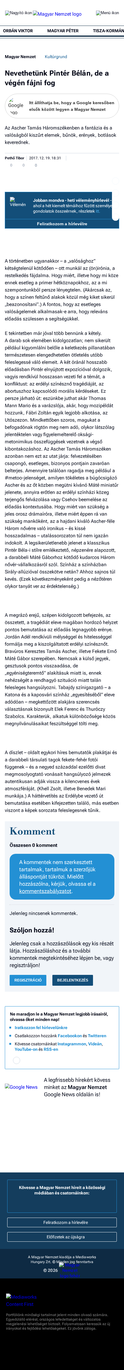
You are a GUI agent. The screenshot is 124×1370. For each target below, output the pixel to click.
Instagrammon (71, 1043)
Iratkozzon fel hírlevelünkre (41, 1027)
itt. (98, 211)
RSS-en (51, 1049)
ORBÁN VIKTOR (18, 30)
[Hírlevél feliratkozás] (16, 1060)
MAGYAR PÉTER (63, 30)
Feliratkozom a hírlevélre (62, 223)
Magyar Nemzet (20, 56)
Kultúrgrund (56, 56)
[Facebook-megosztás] (115, 217)
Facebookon (70, 1035)
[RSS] (107, 1060)
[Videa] (77, 1060)
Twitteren (97, 1035)
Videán (95, 1043)
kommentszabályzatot (45, 891)
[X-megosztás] (115, 205)
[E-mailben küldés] (115, 193)
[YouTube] (92, 1060)
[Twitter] (62, 1060)
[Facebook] (32, 1060)
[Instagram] (47, 1060)
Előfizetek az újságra (66, 1236)
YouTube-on (26, 1049)
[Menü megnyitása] (107, 14)
